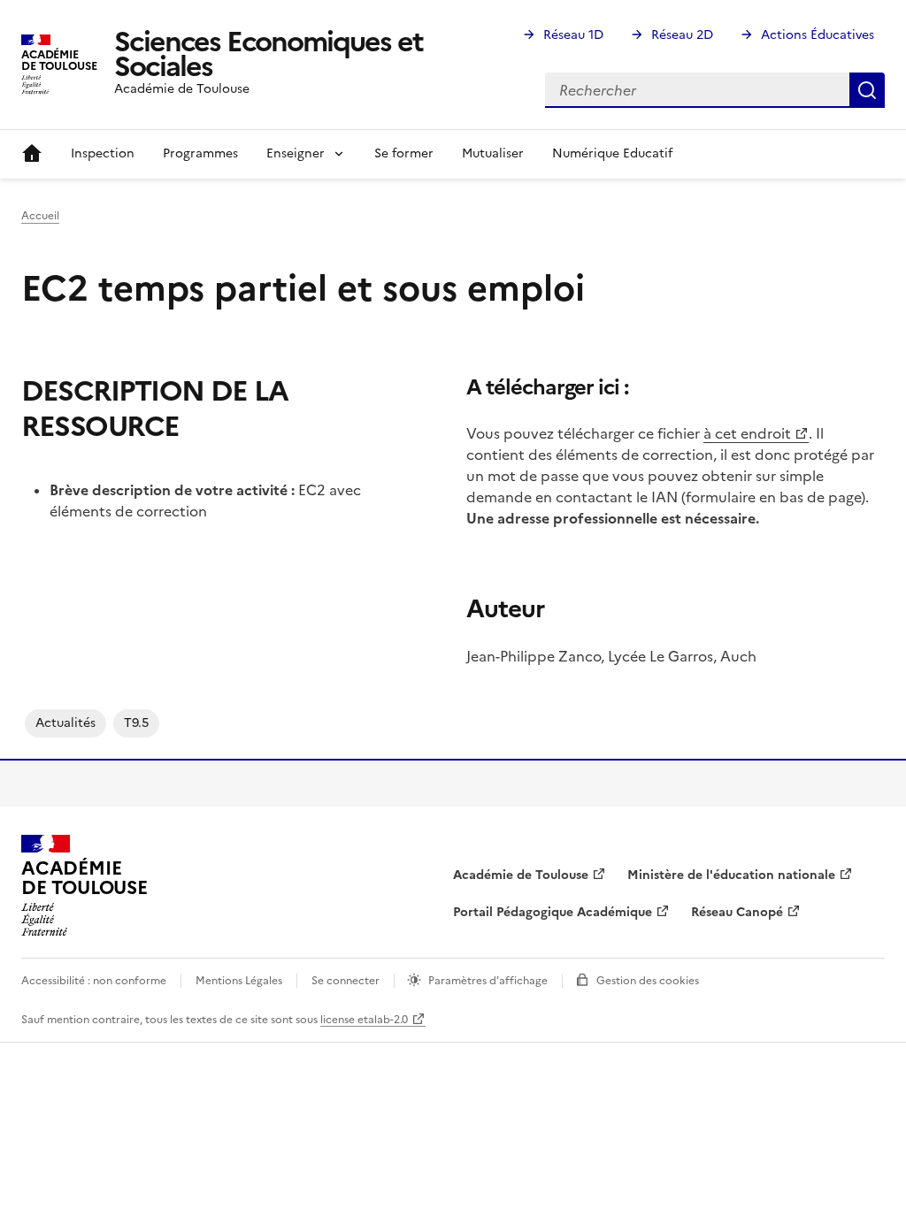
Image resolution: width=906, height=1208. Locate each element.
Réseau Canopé (737, 912)
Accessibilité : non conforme (93, 981)
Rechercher (867, 90)
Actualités (65, 723)
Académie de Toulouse (520, 875)
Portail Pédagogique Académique (552, 912)
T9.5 (136, 723)
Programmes (200, 153)
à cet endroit (747, 433)
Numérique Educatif (612, 153)
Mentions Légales (239, 981)
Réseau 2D (682, 35)
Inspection (102, 153)
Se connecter (345, 981)
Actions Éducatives (817, 35)
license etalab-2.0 (364, 1020)
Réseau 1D (573, 35)
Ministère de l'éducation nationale (731, 875)
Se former (404, 153)
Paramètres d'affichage (488, 981)
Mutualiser (493, 153)
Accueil (32, 154)
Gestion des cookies (647, 981)
